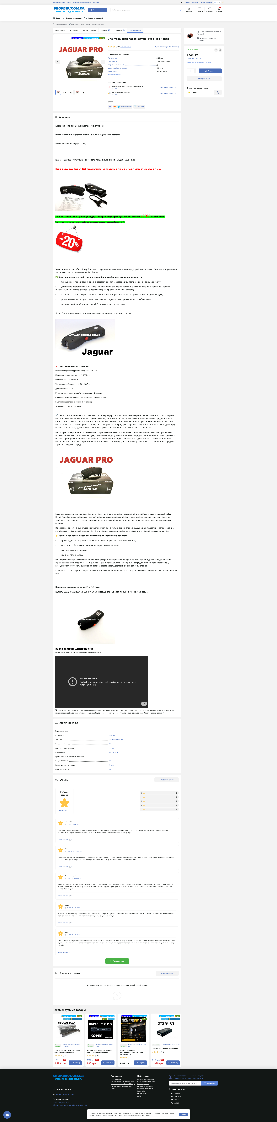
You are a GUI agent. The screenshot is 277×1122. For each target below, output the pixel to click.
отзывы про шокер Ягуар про (91, 713)
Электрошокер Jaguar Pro (154, 713)
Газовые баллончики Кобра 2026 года (123, 1084)
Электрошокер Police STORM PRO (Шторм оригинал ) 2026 (68, 1051)
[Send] (218, 92)
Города (113, 1089)
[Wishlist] (83, 1027)
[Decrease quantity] (195, 72)
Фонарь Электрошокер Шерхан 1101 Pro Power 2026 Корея (99, 1051)
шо (66, 550)
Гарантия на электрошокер (146, 1079)
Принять (183, 1114)
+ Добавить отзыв (167, 780)
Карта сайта (141, 1091)
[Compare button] (220, 50)
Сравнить (209, 9)
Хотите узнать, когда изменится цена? (199, 62)
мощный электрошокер (110, 570)
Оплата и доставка (59, 2)
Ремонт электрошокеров (145, 1089)
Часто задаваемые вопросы (81, 2)
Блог (58, 18)
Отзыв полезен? (65, 839)
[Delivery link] (178, 87)
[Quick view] (83, 1023)
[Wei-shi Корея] (190, 36)
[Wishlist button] (216, 50)
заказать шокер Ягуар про (69, 710)
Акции (139, 1096)
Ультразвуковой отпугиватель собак (122, 1081)
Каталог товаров (98, 10)
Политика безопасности (144, 1086)
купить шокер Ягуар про (167, 710)
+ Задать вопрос (167, 973)
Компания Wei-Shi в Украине (146, 1081)
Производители (142, 1093)
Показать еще (118, 961)
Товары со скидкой (95, 18)
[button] (103, 62)
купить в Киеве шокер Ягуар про (143, 710)
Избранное (199, 9)
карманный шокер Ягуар (91, 710)
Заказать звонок (206, 2)
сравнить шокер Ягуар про (116, 713)
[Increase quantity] (195, 69)
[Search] (181, 10)
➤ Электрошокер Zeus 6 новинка (165, 1048)
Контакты (96, 2)
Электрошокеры (61, 24)
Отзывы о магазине (74, 18)
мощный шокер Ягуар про (66, 713)
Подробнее (146, 1115)
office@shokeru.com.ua (65, 1094)
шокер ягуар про (135, 713)
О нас (69, 2)
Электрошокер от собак (68, 269)
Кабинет (189, 11)
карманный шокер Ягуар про (115, 710)
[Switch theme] (223, 2)
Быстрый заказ (204, 79)
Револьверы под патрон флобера (121, 1086)
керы (70, 550)
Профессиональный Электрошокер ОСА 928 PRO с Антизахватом (131, 1052)
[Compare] (83, 1031)
